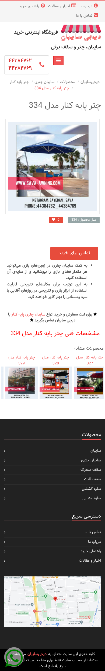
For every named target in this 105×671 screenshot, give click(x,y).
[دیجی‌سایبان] (81, 33)
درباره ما (85, 6)
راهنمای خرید (29, 6)
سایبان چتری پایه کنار (28, 314)
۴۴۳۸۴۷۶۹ (20, 68)
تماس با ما (84, 16)
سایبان (95, 451)
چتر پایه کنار (19, 82)
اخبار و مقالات (59, 6)
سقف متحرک (90, 470)
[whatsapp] (14, 657)
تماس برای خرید (74, 253)
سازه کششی (91, 489)
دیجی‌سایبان (90, 82)
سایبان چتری (44, 82)
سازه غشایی (91, 498)
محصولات (67, 82)
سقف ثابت (92, 479)
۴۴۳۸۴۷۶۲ (20, 61)
